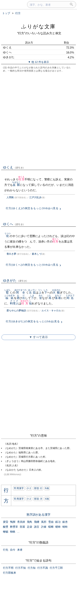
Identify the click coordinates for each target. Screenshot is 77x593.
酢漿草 (14, 526)
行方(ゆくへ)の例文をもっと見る (32, 264)
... (18, 531)
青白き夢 (11, 253)
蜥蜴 (5, 531)
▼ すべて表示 (38, 337)
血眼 (16, 184)
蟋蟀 (58, 526)
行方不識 (42, 567)
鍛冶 (58, 521)
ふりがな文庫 (38, 26)
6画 (47, 488)
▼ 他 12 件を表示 (38, 61)
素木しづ (36, 253)
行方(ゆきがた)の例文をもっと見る (33, 321)
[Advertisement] (38, 118)
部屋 (22, 526)
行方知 (32, 567)
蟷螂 (50, 526)
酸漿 (5, 526)
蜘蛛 (12, 531)
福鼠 (9, 298)
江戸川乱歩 (35, 197)
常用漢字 (19, 488)
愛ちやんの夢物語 (16, 310)
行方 (21, 179)
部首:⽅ (38, 498)
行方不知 (20, 567)
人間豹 (10, 197)
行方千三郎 (56, 567)
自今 (12, 549)
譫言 (36, 526)
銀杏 (65, 521)
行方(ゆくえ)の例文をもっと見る (32, 208)
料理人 (14, 303)
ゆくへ (13, 224)
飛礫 (36, 521)
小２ (29, 488)
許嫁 (43, 526)
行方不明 (8, 567)
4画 (47, 498)
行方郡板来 (9, 572)
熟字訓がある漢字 (38, 514)
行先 (5, 549)
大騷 (56, 292)
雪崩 (50, 521)
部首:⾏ (38, 488)
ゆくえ (13, 167)
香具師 (21, 521)
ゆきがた (15, 280)
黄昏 (5, 521)
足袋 (29, 526)
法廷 (32, 292)
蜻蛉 (65, 526)
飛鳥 (29, 521)
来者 (19, 549)
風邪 (43, 521)
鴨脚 (12, 521)
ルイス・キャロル (51, 310)
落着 (58, 298)
